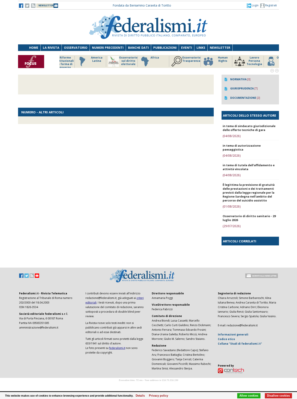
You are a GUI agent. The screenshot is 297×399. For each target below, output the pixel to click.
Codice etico (226, 339)
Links (201, 47)
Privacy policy (157, 395)
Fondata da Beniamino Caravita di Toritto (142, 5)
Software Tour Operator (148, 385)
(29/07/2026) (232, 226)
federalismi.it (117, 348)
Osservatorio (75, 47)
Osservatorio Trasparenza (174, 59)
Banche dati (138, 47)
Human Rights (206, 59)
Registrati (271, 5)
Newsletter (220, 47)
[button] (252, 5)
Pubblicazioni (165, 47)
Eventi (186, 47)
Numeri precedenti (107, 47)
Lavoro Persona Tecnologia (237, 61)
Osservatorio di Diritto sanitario (269, 61)
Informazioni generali (233, 334)
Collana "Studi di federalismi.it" (240, 343)
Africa (138, 57)
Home (33, 47)
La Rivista (51, 47)
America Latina (80, 59)
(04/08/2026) (232, 136)
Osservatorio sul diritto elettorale (111, 61)
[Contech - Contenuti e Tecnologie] (231, 370)
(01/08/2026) (232, 206)
